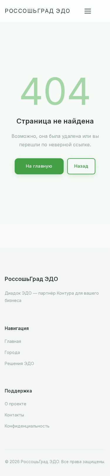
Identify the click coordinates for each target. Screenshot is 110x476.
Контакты (14, 414)
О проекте (15, 403)
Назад (81, 166)
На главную (39, 166)
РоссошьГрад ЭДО (37, 11)
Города (12, 352)
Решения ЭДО (19, 363)
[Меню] (88, 11)
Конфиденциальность (27, 425)
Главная (13, 341)
